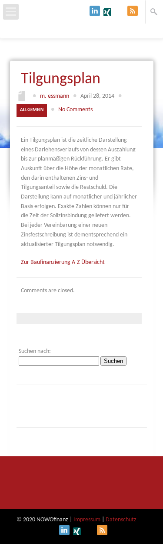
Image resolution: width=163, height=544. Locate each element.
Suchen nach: (35, 351)
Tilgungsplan (60, 79)
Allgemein (31, 110)
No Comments (75, 109)
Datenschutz (121, 520)
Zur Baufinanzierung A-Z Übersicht (63, 262)
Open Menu (11, 12)
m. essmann (54, 96)
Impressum (86, 520)
